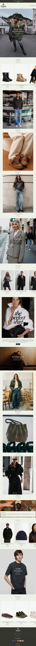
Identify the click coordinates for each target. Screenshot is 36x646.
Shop (18, 215)
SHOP (18, 131)
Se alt (18, 61)
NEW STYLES (18, 455)
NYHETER (18, 497)
